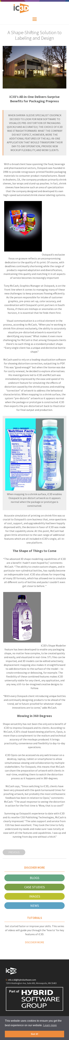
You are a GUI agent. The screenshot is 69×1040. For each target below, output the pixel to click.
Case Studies (34, 887)
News (34, 905)
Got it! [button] (34, 1034)
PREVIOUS (14, 852)
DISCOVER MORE (34, 942)
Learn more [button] (50, 1025)
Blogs (34, 878)
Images (34, 896)
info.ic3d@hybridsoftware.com (22, 979)
